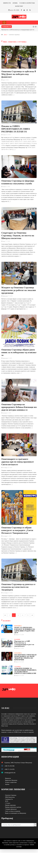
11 (27, 615)
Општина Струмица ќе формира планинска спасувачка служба (17, 182)
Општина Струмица (10, 795)
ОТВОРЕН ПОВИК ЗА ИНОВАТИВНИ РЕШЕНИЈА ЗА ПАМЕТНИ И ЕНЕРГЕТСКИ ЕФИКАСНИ (25, 670)
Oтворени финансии (11, 809)
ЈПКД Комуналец (10, 797)
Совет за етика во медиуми (12, 811)
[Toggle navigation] (4, 23)
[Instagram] (27, 10)
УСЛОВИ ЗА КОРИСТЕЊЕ (27, 3)
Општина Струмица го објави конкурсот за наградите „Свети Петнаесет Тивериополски (17, 530)
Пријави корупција (10, 805)
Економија (18, 625)
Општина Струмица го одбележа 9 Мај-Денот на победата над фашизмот (18, 74)
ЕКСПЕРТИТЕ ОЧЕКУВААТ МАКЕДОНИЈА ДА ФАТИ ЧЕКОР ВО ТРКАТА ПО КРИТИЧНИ (25, 657)
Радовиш (17, 639)
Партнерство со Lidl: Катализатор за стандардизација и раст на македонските (24, 643)
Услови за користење (11, 782)
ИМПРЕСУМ (7, 3)
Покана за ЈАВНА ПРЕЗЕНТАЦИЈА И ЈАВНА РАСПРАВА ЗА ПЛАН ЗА (15, 129)
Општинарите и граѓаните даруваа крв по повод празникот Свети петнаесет (17, 461)
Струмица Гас (9, 799)
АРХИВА (15, 3)
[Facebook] (21, 10)
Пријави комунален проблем (13, 807)
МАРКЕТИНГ (19, 6)
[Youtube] (24, 10)
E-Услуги (7, 803)
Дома (5, 34)
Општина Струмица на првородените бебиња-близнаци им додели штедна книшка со (19, 407)
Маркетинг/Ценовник (11, 780)
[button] (33, 27)
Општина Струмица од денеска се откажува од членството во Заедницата (18, 587)
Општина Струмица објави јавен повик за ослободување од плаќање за (18, 352)
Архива (7, 784)
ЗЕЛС (6, 801)
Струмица (17, 666)
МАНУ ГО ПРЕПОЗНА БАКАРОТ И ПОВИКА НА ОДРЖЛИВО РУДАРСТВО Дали (24, 629)
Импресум (8, 778)
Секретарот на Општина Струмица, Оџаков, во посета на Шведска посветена (17, 235)
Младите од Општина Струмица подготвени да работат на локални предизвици (18, 290)
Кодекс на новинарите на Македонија (15, 813)
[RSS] (30, 10)
